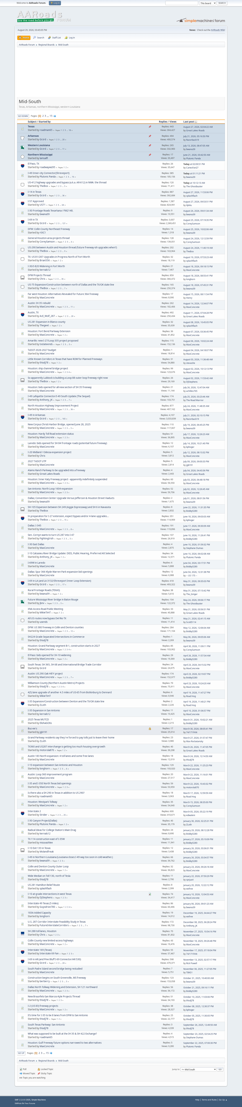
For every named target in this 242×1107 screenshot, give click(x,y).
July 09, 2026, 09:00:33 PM (196, 461)
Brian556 (45, 260)
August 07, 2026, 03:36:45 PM (198, 331)
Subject (32, 121)
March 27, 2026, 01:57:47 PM (197, 737)
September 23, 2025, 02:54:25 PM (200, 1033)
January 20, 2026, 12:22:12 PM (198, 885)
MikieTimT (45, 612)
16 (73, 177)
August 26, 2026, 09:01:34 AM (198, 210)
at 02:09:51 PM (194, 164)
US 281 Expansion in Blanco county (46, 321)
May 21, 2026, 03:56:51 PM (196, 609)
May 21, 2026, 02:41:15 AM (196, 618)
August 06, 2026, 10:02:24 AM (198, 341)
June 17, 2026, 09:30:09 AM (196, 525)
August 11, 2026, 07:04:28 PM (198, 312)
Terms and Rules (209, 1099)
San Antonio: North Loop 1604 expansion (50, 488)
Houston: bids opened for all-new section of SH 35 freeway (60, 387)
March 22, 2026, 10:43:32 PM (197, 783)
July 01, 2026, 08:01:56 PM (196, 498)
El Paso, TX (33, 163)
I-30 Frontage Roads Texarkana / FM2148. (50, 210)
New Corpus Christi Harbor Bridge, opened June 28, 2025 (59, 424)
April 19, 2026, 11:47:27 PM (196, 692)
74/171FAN (191, 732)
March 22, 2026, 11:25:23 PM (197, 765)
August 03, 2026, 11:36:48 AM (198, 359)
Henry (189, 297)
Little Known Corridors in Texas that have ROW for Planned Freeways (65, 359)
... (48, 115)
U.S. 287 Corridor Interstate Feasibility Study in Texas (57, 921)
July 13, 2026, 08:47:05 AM (196, 145)
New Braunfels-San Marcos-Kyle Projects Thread (54, 996)
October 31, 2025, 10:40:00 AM (198, 978)
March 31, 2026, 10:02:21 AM (197, 719)
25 (65, 815)
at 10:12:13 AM (194, 182)
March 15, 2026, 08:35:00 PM (197, 802)
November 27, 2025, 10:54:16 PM (199, 931)
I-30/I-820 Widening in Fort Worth (46, 266)
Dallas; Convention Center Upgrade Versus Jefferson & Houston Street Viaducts (71, 498)
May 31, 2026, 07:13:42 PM (196, 590)
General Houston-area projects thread (49, 238)
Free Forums (30, 1103)
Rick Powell (191, 963)
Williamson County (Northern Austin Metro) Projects (56, 683)
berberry (45, 981)
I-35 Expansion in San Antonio (44, 710)
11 (63, 149)
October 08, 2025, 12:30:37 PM (198, 1006)
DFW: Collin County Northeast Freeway (49, 229)
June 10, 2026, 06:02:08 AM (196, 553)
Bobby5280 (191, 510)
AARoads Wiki (217, 30)
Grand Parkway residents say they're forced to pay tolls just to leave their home (71, 737)
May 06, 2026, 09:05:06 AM (196, 637)
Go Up (21, 1053)
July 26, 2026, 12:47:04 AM (196, 387)
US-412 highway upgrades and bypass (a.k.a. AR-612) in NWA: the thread (67, 182)
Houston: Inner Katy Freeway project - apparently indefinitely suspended (67, 479)
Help (197, 1099)
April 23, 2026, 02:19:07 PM (196, 674)
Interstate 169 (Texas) (40, 949)
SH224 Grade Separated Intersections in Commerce (56, 636)
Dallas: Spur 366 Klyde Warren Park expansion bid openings (60, 571)
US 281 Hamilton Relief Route (44, 884)
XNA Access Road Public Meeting (45, 609)
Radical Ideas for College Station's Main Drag (52, 830)
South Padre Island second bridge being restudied (55, 968)
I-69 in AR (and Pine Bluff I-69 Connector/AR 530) (54, 959)
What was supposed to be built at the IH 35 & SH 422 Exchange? (62, 1033)
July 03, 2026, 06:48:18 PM (196, 479)
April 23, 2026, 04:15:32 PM (196, 664)
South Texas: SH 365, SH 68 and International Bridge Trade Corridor (65, 664)
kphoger (190, 446)
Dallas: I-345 (34, 525)
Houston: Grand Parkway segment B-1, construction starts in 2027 (64, 645)
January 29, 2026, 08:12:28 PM (198, 830)
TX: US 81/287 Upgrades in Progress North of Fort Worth (59, 256)
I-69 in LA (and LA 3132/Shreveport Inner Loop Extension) (59, 580)
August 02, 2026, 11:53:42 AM (198, 378)
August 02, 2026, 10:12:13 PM (198, 368)
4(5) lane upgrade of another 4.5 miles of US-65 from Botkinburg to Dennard (70, 692)
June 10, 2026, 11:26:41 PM (196, 535)
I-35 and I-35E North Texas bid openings (49, 783)
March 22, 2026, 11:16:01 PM (197, 774)
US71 (43, 204)
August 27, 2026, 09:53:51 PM (198, 201)
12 (72, 631)
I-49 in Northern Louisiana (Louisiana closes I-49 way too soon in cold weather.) (70, 857)
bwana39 (190, 149)
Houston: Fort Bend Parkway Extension (49, 331)
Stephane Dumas (194, 548)
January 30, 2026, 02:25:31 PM (198, 821)
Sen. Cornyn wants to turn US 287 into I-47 (51, 534)
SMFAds (18, 1103)
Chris (42, 278)
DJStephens (192, 381)
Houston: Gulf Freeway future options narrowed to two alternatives (65, 1042)
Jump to (175, 1069)
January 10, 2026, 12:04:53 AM (198, 894)
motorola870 (47, 750)
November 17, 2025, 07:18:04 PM (199, 950)
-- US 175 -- (191, 575)
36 (63, 195)
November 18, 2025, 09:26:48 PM (199, 940)
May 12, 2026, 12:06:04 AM (196, 627)
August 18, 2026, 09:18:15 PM (198, 266)
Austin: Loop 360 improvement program (50, 774)
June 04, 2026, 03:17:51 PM (196, 562)
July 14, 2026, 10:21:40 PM (196, 443)
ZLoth (43, 705)
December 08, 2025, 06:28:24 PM (199, 922)
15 (51, 115)
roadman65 (46, 130)
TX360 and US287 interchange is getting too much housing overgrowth (66, 746)
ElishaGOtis (46, 723)
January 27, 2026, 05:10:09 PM (198, 839)
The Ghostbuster (194, 186)
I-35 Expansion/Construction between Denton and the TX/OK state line (66, 701)
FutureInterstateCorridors (54, 925)
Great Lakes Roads (195, 130)
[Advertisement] (121, 73)
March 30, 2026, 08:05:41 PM (197, 728)
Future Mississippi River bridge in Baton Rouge (53, 599)
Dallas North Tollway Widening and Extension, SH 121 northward (62, 987)
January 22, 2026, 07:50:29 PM (198, 876)
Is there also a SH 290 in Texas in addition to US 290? (56, 792)
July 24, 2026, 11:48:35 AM (196, 406)
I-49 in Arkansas (36, 415)
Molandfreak (47, 851)
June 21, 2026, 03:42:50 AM (196, 154)
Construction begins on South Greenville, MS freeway (57, 977)
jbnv (42, 603)
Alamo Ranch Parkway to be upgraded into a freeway (56, 470)
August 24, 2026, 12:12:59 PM (198, 238)
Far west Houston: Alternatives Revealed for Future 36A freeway (63, 294)
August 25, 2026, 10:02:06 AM (198, 229)
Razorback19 (192, 139)
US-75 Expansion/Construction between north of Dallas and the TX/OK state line (71, 284)
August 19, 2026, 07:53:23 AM (198, 257)
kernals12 (45, 269)
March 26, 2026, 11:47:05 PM (197, 747)
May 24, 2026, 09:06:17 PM (196, 599)
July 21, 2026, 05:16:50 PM (196, 136)
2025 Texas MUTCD (38, 719)
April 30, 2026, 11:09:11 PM (196, 646)
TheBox (44, 186)
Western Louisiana (39, 145)
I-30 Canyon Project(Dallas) (42, 820)
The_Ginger (192, 594)
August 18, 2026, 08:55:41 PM (198, 275)
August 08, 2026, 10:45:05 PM (198, 322)
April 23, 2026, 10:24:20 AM (196, 683)
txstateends (46, 344)
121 (64, 223)
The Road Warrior (195, 400)
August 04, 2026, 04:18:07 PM (198, 350)
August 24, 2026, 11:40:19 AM (198, 247)
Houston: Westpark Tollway (42, 801)
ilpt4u (189, 205)
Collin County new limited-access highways (50, 940)
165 (64, 418)
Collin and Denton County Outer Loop (48, 866)
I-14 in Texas (34, 191)
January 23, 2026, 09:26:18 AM (198, 866)
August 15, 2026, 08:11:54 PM (198, 294)
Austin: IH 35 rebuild (39, 303)
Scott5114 (191, 622)
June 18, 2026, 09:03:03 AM (196, 516)
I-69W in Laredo (36, 562)
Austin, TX (33, 312)
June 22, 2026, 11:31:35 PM (196, 507)
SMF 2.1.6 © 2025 (22, 1100)
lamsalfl (44, 158)
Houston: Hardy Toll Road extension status (51, 433)
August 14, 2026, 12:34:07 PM (198, 303)
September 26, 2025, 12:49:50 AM (200, 1024)
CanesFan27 (192, 167)
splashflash (191, 195)
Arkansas (33, 135)
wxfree (189, 888)
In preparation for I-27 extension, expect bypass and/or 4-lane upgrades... (68, 516)
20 (63, 139)
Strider (43, 814)
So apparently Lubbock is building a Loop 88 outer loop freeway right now (68, 377)
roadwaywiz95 (47, 167)
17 (63, 584)
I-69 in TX (33, 219)
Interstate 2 (34, 811)
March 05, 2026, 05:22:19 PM (197, 811)
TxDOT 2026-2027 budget (42, 350)
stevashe (190, 363)
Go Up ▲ (223, 1099)
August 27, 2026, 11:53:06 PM (198, 192)
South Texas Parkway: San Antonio (46, 1024)
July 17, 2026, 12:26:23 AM (196, 434)
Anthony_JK (46, 399)
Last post (188, 121)
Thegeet (44, 325)
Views (173, 121)
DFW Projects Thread (39, 275)
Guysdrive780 (47, 906)
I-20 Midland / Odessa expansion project (49, 452)
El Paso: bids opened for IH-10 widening (49, 655)
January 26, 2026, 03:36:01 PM (198, 848)
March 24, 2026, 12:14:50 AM (197, 756)
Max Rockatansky (194, 741)
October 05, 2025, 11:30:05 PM (198, 1015)
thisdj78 (44, 362)
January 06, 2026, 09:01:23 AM (198, 903)
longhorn (190, 279)
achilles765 (191, 390)
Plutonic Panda (193, 158)
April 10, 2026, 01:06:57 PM (196, 710)
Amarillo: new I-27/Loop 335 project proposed (53, 340)
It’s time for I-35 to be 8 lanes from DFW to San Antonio (58, 1015)
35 (62, 279)
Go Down (23, 116)
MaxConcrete (192, 270)
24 (63, 963)
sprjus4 (189, 879)
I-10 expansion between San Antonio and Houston (55, 765)
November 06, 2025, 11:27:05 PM (199, 968)
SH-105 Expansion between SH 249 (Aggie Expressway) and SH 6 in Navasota (69, 507)
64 (63, 205)
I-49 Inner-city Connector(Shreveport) (48, 173)
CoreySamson (193, 223)
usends (43, 621)
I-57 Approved (36, 201)
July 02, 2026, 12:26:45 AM (196, 489)
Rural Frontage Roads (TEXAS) (44, 590)
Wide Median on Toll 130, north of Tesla (49, 875)
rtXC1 (43, 232)
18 (70, 130)
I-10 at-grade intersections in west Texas (50, 894)
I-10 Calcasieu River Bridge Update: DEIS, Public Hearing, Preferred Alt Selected (71, 553)
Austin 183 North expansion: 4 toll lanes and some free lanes (61, 756)
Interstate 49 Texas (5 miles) (43, 903)
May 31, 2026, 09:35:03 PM (196, 581)
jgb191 (189, 465)
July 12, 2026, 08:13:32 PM (196, 452)
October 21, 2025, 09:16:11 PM (198, 987)
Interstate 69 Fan (49, 953)
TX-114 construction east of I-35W (46, 839)
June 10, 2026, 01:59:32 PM (196, 544)
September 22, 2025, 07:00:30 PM (200, 1042)
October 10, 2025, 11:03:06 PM (198, 996)
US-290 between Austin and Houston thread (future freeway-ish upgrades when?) (72, 247)
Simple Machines (38, 1100)
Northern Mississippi (40, 154)
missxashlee (46, 842)
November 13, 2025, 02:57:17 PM (199, 959)
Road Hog (191, 696)
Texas (31, 126)
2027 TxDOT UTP (37, 461)
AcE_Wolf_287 (47, 316)
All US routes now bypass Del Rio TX (47, 618)
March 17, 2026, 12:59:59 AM (197, 793)
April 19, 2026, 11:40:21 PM (196, 701)
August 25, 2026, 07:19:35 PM (198, 220)
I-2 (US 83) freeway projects (43, 1005)
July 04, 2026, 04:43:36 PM (196, 470)
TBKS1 (189, 972)
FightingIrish (47, 538)
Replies (163, 121)
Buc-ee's (32, 728)
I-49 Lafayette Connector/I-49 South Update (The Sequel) (59, 396)
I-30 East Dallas (36, 544)
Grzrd (43, 139)
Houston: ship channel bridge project (48, 368)
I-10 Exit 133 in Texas (39, 848)
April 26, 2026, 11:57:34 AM (196, 655)
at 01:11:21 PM (194, 173)
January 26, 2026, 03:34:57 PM (198, 857)
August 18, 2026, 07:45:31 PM (198, 285)
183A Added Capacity (39, 912)
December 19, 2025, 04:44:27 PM (199, 912)
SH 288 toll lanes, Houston (42, 931)
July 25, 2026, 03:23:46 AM (196, 396)
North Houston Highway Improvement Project (53, 405)
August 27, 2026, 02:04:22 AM (198, 126)
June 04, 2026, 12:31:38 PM (196, 572)
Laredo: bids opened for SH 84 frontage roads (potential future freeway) (67, 443)
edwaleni (190, 815)
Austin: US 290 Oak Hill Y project (45, 673)
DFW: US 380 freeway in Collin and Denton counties (56, 627)
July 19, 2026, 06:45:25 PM (196, 424)
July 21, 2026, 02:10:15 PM (196, 415)
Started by (45, 121)
